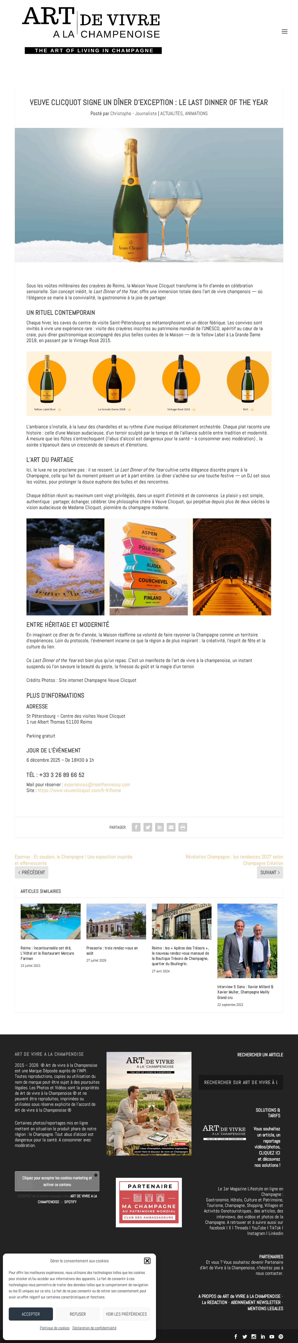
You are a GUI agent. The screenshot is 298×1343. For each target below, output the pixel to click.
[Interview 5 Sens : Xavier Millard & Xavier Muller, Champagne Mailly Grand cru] (247, 941)
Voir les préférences (126, 1314)
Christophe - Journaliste (133, 113)
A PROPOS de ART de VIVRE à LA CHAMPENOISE (239, 1296)
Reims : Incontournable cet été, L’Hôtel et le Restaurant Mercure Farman (47, 953)
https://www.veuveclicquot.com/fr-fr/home (79, 790)
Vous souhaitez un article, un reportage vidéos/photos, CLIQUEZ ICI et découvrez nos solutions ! (267, 1147)
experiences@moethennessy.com (97, 784)
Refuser (78, 1314)
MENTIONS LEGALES (265, 1308)
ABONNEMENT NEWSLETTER (256, 1302)
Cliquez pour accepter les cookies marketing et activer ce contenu (57, 1181)
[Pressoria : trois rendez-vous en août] (116, 921)
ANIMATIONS (196, 113)
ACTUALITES (171, 113)
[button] (147, 1261)
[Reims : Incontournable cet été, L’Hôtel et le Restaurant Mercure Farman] (50, 921)
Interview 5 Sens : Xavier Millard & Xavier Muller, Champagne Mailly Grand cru (245, 992)
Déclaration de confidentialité (94, 1327)
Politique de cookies (55, 1327)
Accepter (31, 1314)
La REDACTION (215, 1302)
